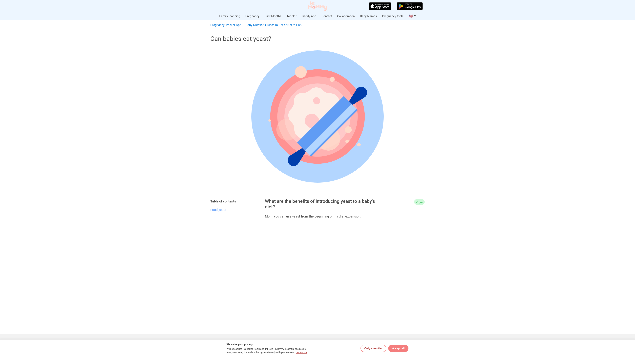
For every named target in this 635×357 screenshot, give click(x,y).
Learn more (301, 352)
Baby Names (368, 16)
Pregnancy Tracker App (225, 24)
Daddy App (309, 16)
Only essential (373, 348)
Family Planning (229, 16)
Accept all (398, 348)
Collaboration (346, 16)
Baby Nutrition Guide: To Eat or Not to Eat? (274, 24)
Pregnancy (252, 16)
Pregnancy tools (392, 16)
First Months (273, 16)
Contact (326, 16)
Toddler (291, 16)
